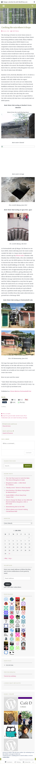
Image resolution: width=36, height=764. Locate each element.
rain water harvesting (16, 417)
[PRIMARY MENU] (3, 6)
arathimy (18, 14)
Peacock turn (10, 425)
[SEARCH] (32, 6)
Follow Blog (8, 565)
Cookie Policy (6, 757)
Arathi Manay (15, 31)
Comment (28, 452)
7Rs (4, 413)
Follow (8, 584)
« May (5, 558)
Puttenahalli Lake (5, 417)
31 (9, 553)
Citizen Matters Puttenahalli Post (20, 391)
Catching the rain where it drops (16, 27)
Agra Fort (5, 415)
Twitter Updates (9, 672)
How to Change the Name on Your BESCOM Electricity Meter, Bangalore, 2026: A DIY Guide (19, 502)
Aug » (10, 558)
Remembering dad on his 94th (15, 506)
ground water (11, 415)
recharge (24, 417)
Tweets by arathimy (10, 676)
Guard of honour (8, 432)
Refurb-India (20, 255)
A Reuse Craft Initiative (12, 683)
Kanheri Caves (19, 415)
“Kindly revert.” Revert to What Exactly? (18, 487)
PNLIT (25, 415)
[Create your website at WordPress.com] (18, 2)
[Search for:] (14, 466)
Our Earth (7, 413)
